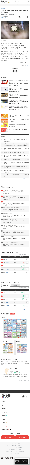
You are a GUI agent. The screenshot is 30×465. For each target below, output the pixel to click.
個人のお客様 (8, 437)
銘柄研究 (4, 408)
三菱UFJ (7, 296)
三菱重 (7, 302)
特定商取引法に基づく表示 (15, 449)
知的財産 (20, 447)
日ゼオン (7, 262)
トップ (2, 4)
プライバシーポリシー (12, 447)
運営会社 (11, 443)
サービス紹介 (17, 443)
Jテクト (7, 269)
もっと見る (25, 77)
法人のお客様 (22, 437)
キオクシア (8, 259)
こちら (27, 65)
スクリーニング (5, 412)
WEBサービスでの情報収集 (17, 445)
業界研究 (4, 415)
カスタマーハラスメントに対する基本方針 (15, 451)
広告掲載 (8, 445)
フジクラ (7, 272)
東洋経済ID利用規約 (15, 453)
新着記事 (7, 4)
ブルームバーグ (4, 17)
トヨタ (7, 266)
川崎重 (7, 305)
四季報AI (4, 422)
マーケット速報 (14, 4)
